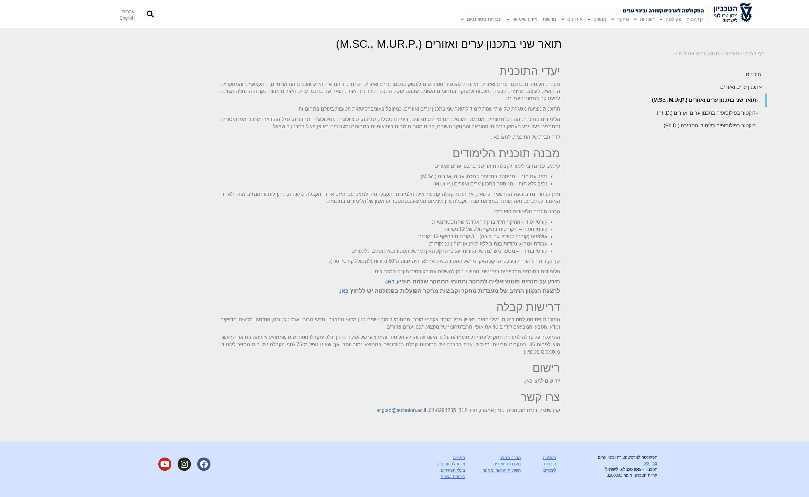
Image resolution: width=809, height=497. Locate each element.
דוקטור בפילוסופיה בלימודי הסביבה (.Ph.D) (710, 125)
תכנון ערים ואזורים (699, 53)
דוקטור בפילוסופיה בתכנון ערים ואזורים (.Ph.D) (706, 113)
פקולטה (673, 19)
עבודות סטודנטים (484, 19)
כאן (495, 137)
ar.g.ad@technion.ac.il (401, 410)
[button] (150, 14)
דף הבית (694, 19)
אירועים (574, 19)
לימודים (549, 470)
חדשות (549, 19)
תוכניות (647, 19)
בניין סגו (650, 463)
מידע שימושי (525, 19)
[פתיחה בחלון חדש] (735, 14)
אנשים (599, 19)
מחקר (623, 19)
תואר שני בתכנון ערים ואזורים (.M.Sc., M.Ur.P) (704, 100)
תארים (732, 53)
